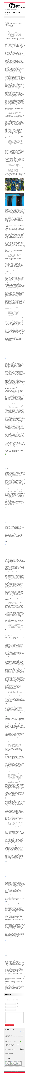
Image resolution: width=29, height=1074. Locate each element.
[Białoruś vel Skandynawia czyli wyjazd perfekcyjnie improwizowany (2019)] (22, 1033)
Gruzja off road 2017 (10, 1041)
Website (18, 1009)
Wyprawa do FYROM (10, 1049)
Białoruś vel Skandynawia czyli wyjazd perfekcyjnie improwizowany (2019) (11, 1033)
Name (18, 1003)
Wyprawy (8, 9)
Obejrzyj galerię (8, 991)
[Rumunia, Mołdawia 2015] (15, 191)
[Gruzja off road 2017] (22, 1043)
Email (18, 1006)
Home (6, 9)
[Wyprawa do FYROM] (22, 1050)
